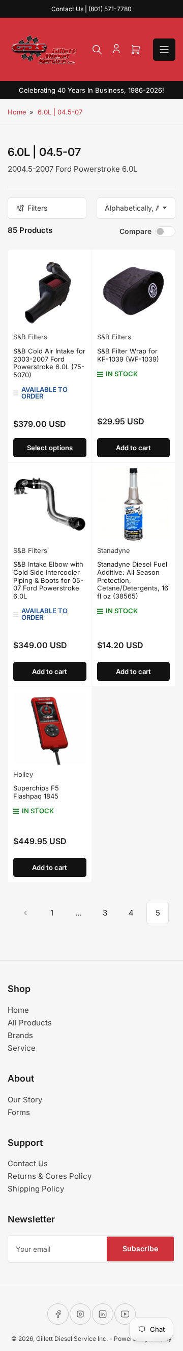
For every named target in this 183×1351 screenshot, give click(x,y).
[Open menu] (164, 49)
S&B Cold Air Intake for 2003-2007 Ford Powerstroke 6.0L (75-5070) (49, 363)
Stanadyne (113, 550)
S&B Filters (30, 337)
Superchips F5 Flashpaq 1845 (36, 792)
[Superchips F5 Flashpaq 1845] (49, 728)
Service (22, 1048)
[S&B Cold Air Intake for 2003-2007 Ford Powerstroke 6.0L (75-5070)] (49, 291)
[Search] (97, 49)
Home (17, 112)
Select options (50, 448)
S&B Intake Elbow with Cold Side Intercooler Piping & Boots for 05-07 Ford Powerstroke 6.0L (48, 580)
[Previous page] (25, 913)
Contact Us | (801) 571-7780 (91, 9)
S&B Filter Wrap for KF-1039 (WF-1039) (128, 355)
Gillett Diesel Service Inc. (72, 1338)
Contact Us (28, 1163)
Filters (37, 208)
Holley (23, 774)
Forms (19, 1112)
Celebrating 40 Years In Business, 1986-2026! (91, 90)
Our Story (25, 1099)
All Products (30, 1022)
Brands (20, 1035)
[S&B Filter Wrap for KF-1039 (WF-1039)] (133, 291)
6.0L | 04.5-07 (60, 112)
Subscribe (140, 1248)
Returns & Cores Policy (50, 1176)
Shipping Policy (36, 1189)
